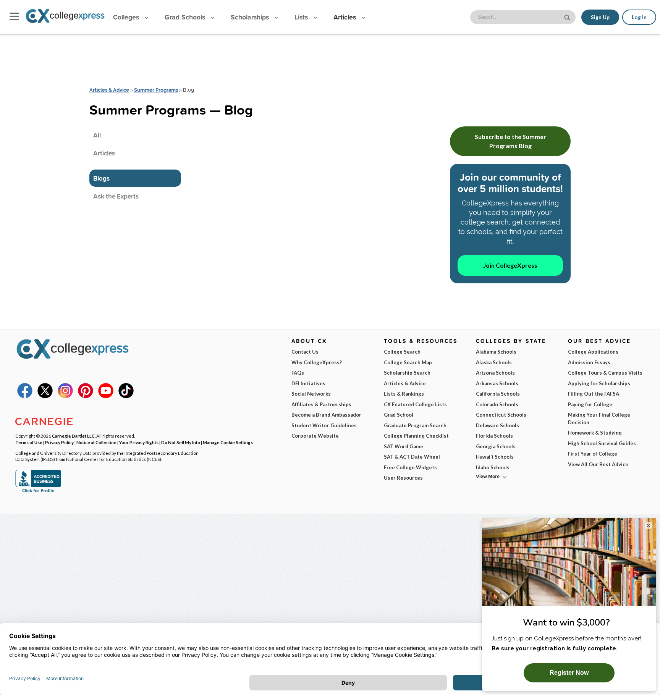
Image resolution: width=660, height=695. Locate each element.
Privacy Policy (59, 442)
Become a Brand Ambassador (326, 415)
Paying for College (590, 404)
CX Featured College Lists (415, 404)
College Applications (593, 352)
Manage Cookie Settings (228, 442)
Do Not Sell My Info (180, 442)
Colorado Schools (497, 404)
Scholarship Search (407, 373)
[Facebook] (24, 396)
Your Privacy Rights (139, 442)
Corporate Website (315, 436)
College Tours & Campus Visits (605, 373)
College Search (402, 352)
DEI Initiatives (308, 383)
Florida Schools (494, 436)
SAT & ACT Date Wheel (412, 457)
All (97, 135)
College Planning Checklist (416, 436)
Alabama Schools (496, 352)
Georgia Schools (496, 446)
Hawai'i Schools (495, 457)
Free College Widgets (410, 467)
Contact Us (305, 352)
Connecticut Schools (501, 415)
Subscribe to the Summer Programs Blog (510, 141)
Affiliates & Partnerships (321, 404)
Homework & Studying (595, 433)
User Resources (403, 478)
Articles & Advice (109, 90)
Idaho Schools (493, 467)
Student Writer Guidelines (324, 425)
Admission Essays (589, 362)
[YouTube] (105, 396)
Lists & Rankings (404, 394)
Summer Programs (156, 90)
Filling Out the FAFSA (593, 394)
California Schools (498, 394)
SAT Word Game (403, 446)
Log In (639, 17)
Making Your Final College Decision (599, 418)
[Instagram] (65, 396)
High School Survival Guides (602, 443)
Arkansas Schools (497, 383)
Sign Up (600, 17)
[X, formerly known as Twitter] (45, 396)
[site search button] (568, 16)
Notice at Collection (96, 442)
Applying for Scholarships (599, 383)
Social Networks (311, 394)
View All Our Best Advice (598, 464)
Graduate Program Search (415, 425)
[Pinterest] (85, 396)
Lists (302, 17)
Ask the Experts (116, 196)
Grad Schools (186, 17)
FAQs (297, 373)
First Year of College (592, 454)
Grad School (398, 415)
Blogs (101, 178)
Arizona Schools (495, 373)
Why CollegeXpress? (316, 362)
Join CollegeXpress (510, 265)
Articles (345, 17)
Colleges (126, 17)
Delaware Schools (497, 425)
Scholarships (251, 17)
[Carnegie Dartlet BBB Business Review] (38, 491)
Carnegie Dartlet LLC (73, 435)
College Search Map (408, 362)
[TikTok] (126, 396)
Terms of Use (28, 442)
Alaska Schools (494, 362)
